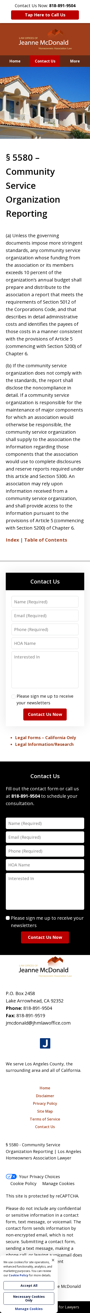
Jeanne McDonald (64, 1286)
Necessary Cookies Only (29, 1298)
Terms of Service (45, 1119)
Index (12, 540)
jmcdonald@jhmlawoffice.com (38, 1023)
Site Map (45, 1111)
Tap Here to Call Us (45, 15)
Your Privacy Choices (39, 1176)
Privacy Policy (45, 1103)
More (75, 61)
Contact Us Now (45, 714)
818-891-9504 (37, 1008)
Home (15, 61)
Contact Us (45, 61)
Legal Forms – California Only (45, 737)
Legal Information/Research (44, 744)
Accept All (29, 1285)
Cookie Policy (23, 1183)
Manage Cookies (58, 1183)
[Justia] (45, 1043)
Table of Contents (45, 540)
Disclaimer (45, 1095)
